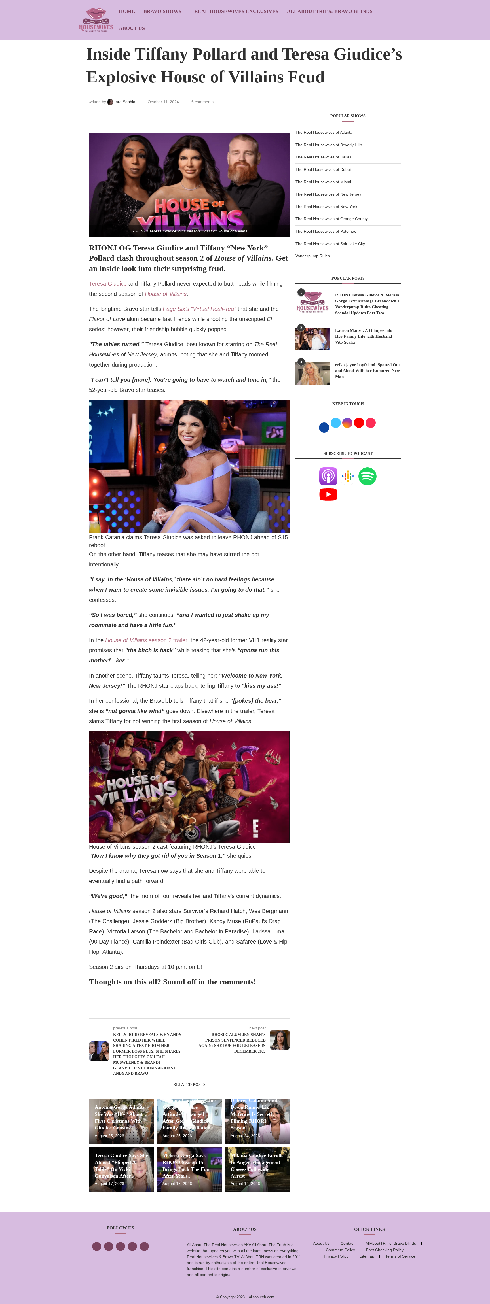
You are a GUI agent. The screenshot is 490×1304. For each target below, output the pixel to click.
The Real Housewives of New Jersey (328, 194)
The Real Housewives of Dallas (323, 157)
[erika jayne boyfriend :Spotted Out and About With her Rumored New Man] (312, 373)
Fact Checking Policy (385, 1250)
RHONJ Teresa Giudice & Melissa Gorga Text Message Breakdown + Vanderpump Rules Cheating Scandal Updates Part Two (367, 304)
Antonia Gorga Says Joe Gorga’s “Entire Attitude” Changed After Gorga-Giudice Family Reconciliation (189, 1114)
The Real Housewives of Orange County (331, 218)
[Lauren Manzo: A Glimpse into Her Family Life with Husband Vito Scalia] (312, 339)
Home (127, 11)
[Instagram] (120, 1246)
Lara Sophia (124, 101)
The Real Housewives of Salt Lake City (330, 243)
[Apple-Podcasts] (328, 470)
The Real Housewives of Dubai (323, 169)
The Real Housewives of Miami (323, 182)
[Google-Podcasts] (348, 470)
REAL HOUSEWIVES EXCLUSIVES (236, 11)
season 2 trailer (146, 640)
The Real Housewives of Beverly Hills (328, 145)
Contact (347, 1243)
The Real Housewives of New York (326, 206)
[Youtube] (328, 489)
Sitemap (367, 1256)
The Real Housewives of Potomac (325, 231)
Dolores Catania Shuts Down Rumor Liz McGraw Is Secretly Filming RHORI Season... (255, 1114)
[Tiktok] (132, 1246)
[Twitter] (108, 1246)
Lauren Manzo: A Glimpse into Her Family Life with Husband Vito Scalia (363, 336)
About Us (132, 28)
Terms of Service (400, 1256)
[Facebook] (96, 1246)
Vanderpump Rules (312, 256)
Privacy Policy (336, 1256)
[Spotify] (367, 470)
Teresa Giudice (108, 284)
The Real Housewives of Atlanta (323, 132)
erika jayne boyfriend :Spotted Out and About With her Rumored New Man (367, 370)
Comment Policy (340, 1250)
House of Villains (166, 294)
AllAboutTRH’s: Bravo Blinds (330, 11)
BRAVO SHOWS (162, 11)
